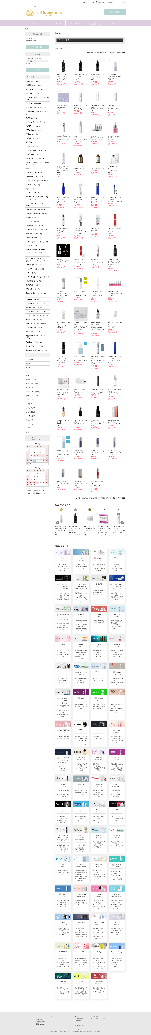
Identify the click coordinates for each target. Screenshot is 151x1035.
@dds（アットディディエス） (36, 346)
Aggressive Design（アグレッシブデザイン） (38, 337)
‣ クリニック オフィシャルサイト (99, 1018)
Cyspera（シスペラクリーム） (36, 158)
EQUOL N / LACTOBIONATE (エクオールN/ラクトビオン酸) (36, 260)
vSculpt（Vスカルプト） (34, 193)
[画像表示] (122, 52)
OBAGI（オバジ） (32, 118)
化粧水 (28, 367)
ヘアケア (29, 404)
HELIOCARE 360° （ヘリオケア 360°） (36, 204)
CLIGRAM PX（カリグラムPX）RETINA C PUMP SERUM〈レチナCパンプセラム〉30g (98, 360)
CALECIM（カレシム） (33, 142)
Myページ (85, 2)
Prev (57, 522)
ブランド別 (30, 77)
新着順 (112, 52)
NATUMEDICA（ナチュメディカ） (37, 323)
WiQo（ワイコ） (31, 168)
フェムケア (29, 420)
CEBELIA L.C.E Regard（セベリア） (37, 213)
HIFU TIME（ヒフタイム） (34, 281)
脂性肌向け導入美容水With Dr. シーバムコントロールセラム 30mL (97, 421)
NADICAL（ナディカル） (34, 289)
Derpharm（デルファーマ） (35, 226)
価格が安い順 (95, 52)
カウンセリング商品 (55, 23)
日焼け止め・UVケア (33, 384)
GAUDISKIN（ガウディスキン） (36, 89)
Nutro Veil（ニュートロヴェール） (37, 303)
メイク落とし (30, 359)
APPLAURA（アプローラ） (35, 130)
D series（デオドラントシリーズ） (37, 242)
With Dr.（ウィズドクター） (35, 307)
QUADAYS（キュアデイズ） (35, 285)
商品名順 (118, 52)
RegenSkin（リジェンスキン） (36, 269)
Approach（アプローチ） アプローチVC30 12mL (62, 261)
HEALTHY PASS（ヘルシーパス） (37, 150)
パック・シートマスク (33, 392)
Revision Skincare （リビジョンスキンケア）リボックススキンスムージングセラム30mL (115, 263)
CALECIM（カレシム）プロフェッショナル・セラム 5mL (115, 137)
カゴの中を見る (37, 47)
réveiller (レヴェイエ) (33, 217)
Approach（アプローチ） (34, 234)
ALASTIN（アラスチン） (34, 126)
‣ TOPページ (77, 1016)
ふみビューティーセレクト (46, 1016)
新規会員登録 (115, 12)
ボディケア (29, 400)
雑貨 (27, 432)
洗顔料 (28, 363)
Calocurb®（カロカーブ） (34, 172)
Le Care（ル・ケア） (33, 138)
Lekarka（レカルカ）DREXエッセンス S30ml (80, 168)
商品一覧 (35, 23)
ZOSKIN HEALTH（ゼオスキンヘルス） (37, 113)
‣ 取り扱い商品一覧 (78, 1018)
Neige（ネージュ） (32, 81)
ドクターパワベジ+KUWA (34, 103)
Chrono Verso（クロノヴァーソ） (37, 311)
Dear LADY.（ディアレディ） (35, 327)
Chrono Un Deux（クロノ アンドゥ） (38, 315)
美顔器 (28, 428)
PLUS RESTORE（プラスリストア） (37, 181)
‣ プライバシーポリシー (79, 1023)
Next (122, 522)
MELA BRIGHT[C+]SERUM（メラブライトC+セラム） (38, 198)
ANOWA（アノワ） (32, 134)
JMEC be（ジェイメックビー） (36, 209)
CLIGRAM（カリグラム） (34, 221)
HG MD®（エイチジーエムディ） (37, 230)
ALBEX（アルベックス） (34, 85)
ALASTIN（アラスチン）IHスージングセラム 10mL (97, 452)
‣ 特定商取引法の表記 (79, 1025)
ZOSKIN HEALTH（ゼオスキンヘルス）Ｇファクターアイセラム (115, 199)
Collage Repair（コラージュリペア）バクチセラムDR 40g (115, 421)
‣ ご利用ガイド (77, 1020)
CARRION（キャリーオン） (35, 299)
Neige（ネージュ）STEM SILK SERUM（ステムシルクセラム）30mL (61, 530)
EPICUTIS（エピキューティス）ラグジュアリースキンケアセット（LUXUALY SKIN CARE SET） (81, 326)
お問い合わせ (115, 23)
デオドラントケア (32, 396)
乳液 (27, 375)
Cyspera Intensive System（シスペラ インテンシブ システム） (37, 163)
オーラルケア (30, 416)
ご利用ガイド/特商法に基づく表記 (95, 23)
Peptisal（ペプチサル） (33, 238)
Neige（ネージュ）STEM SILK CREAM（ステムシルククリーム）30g (90, 530)
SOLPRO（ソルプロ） (33, 93)
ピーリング (29, 388)
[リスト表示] (124, 52)
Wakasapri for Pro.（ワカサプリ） (37, 122)
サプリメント (30, 424)
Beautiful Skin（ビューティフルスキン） (38, 294)
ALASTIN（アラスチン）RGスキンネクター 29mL (80, 452)
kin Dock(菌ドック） (32, 273)
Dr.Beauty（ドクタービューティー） (38, 277)
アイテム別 (30, 355)
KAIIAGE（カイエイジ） (33, 265)
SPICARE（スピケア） (33, 185)
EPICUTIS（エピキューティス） (36, 107)
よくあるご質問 (75, 23)
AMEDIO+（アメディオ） (34, 319)
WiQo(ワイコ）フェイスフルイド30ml (96, 230)
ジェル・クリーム (32, 379)
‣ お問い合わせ (94, 1016)
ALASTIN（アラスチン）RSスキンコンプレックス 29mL (115, 452)
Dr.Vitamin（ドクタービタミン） (36, 177)
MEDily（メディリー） (33, 332)
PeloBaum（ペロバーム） (34, 342)
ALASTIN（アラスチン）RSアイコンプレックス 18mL (63, 483)
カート (92, 2)
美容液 (28, 371)
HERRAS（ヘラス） (32, 246)
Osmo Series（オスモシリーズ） (36, 350)
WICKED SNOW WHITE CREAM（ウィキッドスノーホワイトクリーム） (37, 252)
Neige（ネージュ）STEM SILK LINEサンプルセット (63, 107)
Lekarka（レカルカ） (33, 146)
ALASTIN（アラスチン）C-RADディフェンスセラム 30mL (80, 483)
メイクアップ (30, 408)
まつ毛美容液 (30, 412)
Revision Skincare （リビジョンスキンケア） (37, 98)
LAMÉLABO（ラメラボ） (34, 154)
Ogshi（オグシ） (31, 189)
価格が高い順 (104, 52)
